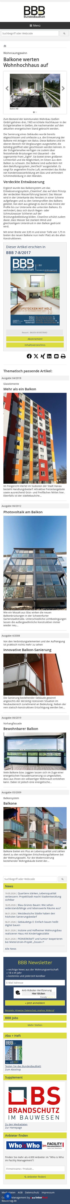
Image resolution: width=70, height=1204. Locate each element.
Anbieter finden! (36, 1176)
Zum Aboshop (13, 1069)
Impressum (48, 1192)
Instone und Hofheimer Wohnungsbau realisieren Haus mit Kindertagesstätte (33, 932)
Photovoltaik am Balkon (23, 512)
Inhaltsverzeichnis (35, 345)
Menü (36, 25)
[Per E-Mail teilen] (56, 356)
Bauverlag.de (9, 1200)
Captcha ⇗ (47, 997)
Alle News (10, 948)
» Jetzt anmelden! (35, 1003)
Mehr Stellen (35, 1025)
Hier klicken (38, 993)
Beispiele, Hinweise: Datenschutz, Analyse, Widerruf (29, 1010)
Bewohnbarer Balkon (20, 728)
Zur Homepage (13, 1127)
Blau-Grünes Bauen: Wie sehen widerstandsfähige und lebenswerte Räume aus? (33, 906)
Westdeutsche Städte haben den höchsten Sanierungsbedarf (30, 915)
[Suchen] (64, 33)
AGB (20, 1192)
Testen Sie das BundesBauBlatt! (23, 1066)
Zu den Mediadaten (16, 1124)
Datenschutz (32, 1192)
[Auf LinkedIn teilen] (49, 357)
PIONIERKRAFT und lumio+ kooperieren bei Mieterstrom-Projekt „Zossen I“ (34, 940)
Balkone (10, 803)
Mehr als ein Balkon (19, 389)
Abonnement (35, 338)
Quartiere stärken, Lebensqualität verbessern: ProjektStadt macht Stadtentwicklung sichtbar (33, 896)
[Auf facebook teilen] (29, 357)
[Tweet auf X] (36, 357)
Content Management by (16, 1197)
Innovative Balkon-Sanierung (27, 650)
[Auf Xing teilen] (42, 357)
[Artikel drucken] (63, 356)
